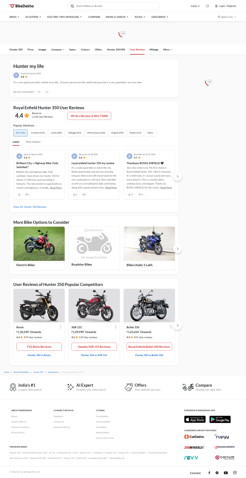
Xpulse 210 (111, 452)
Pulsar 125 (124, 452)
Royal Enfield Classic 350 (34, 452)
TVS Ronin (98, 452)
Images (42, 49)
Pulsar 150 (69, 458)
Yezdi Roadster (138, 452)
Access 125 (85, 452)
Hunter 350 (16, 49)
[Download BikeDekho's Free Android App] (220, 419)
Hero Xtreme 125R (18, 458)
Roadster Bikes (81, 264)
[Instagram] (234, 473)
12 (132, 194)
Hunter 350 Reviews (35, 206)
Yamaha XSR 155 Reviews (94, 346)
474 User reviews (33, 337)
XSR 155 (76, 327)
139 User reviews (88, 337)
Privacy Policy (17, 432)
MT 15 (52, 452)
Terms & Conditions (20, 427)
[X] (217, 473)
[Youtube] (226, 473)
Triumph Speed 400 (157, 452)
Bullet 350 (133, 327)
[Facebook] (209, 473)
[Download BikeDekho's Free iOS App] (195, 419)
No (47, 92)
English (194, 6)
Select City (227, 16)
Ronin (20, 327)
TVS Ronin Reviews (39, 346)
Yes (39, 92)
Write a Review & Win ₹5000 (89, 115)
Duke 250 (81, 458)
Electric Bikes (25, 265)
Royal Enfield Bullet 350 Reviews (149, 346)
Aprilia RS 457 (55, 458)
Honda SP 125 (64, 452)
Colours (85, 49)
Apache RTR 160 (38, 458)
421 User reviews (143, 337)
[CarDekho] (194, 436)
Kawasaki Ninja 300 (97, 458)
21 (142, 194)
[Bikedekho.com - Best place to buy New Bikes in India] (22, 6)
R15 (75, 452)
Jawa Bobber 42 (116, 458)
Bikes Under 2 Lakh (140, 265)
